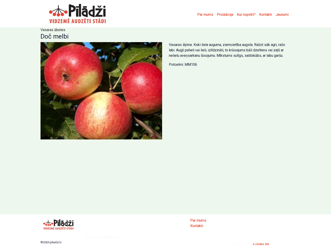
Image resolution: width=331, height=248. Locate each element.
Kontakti (265, 14)
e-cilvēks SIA (261, 244)
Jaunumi (282, 14)
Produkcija (225, 14)
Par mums (205, 14)
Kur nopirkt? (246, 14)
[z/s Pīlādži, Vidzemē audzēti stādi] (77, 13)
